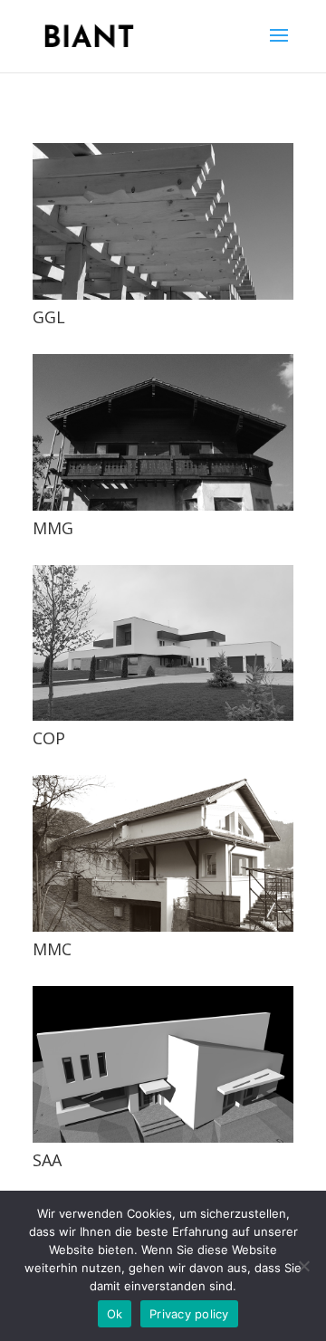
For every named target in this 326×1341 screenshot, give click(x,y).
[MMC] (163, 853)
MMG (53, 528)
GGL (49, 317)
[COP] (163, 643)
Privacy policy (189, 1314)
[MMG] (163, 432)
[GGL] (163, 221)
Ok (115, 1314)
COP (49, 738)
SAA (47, 1160)
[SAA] (163, 1064)
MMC (52, 949)
